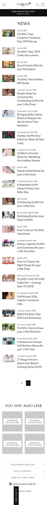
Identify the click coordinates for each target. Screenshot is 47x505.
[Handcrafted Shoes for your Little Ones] (8, 169)
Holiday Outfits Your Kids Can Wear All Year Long (30, 139)
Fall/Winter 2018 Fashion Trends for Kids (28, 300)
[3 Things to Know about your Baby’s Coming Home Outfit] (8, 358)
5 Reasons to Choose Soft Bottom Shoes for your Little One (30, 345)
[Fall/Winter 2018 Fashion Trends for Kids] (8, 295)
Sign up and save (23, 477)
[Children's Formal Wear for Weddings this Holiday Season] (8, 152)
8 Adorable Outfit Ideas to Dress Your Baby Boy (28, 188)
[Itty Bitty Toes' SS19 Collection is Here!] (8, 50)
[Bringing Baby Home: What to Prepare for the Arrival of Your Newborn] (8, 113)
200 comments (23, 276)
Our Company (23, 471)
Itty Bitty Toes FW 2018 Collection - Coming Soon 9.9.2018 (30, 282)
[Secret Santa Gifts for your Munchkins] (8, 64)
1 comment (21, 90)
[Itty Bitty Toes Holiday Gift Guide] (8, 78)
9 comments (22, 132)
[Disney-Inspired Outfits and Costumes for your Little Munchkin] (8, 243)
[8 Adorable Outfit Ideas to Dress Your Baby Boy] (8, 183)
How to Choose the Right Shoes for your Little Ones (29, 265)
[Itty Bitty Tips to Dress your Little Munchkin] (8, 327)
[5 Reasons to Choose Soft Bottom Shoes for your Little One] (8, 341)
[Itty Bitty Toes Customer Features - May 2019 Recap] (8, 33)
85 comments (22, 213)
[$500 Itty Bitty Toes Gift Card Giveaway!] (8, 313)
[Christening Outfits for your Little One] (8, 201)
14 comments (22, 293)
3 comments (22, 181)
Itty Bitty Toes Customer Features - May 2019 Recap (29, 37)
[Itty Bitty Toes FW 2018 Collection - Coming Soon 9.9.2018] (8, 278)
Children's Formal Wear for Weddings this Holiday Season (28, 156)
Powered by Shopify (23, 491)
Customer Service (23, 465)
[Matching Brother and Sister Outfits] (8, 215)
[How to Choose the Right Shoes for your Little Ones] (8, 260)
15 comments (22, 111)
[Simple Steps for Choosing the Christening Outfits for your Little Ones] (8, 92)
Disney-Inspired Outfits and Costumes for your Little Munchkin (31, 247)
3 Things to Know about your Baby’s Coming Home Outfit (29, 363)
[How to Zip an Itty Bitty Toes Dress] (8, 229)
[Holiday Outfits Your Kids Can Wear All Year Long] (8, 134)
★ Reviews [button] (16, 496)
